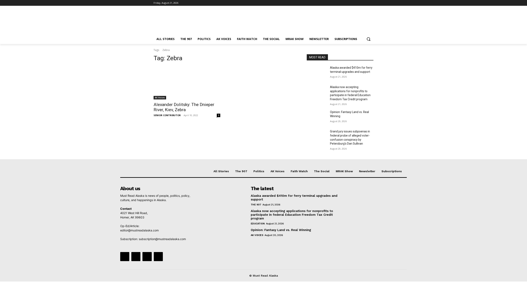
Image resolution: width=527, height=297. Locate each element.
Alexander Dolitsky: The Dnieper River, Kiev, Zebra (184, 107)
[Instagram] (354, 3)
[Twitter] (359, 3)
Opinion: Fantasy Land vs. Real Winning (281, 230)
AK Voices (160, 97)
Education (258, 223)
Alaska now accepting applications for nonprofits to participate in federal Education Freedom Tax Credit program (292, 214)
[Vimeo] (365, 3)
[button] (368, 39)
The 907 (256, 204)
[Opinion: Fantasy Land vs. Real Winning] (317, 117)
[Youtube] (371, 3)
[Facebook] (348, 3)
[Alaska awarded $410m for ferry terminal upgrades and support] (317, 73)
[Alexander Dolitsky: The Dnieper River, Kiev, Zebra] (187, 82)
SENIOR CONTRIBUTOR (167, 115)
